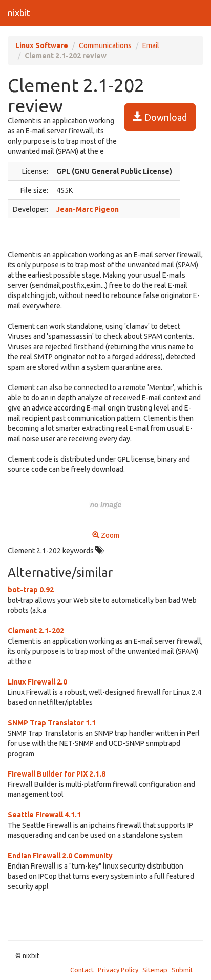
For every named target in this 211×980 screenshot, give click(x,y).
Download (164, 117)
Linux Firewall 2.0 (37, 682)
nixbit (19, 13)
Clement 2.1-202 (36, 631)
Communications (105, 45)
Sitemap (154, 969)
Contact (82, 969)
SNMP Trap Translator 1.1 (52, 723)
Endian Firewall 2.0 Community (60, 856)
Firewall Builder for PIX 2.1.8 (57, 774)
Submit (182, 969)
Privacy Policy (118, 969)
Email (150, 45)
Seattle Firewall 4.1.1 (44, 815)
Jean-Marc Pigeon (87, 209)
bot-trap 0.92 (31, 590)
